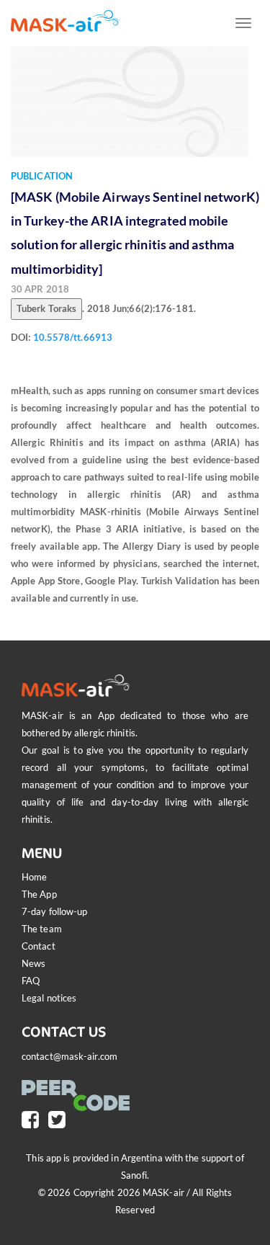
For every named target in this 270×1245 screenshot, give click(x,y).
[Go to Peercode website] (79, 1087)
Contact (38, 946)
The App (39, 894)
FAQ (31, 980)
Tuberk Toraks (46, 308)
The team (42, 928)
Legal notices (49, 998)
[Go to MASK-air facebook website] (34, 1119)
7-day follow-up (55, 911)
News (33, 963)
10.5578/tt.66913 (73, 337)
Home (34, 877)
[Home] (65, 21)
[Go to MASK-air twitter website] (60, 1119)
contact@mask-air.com (69, 1056)
